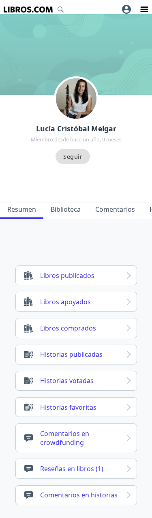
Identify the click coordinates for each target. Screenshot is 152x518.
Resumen (21, 209)
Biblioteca (66, 209)
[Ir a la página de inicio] (28, 9)
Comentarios (115, 209)
